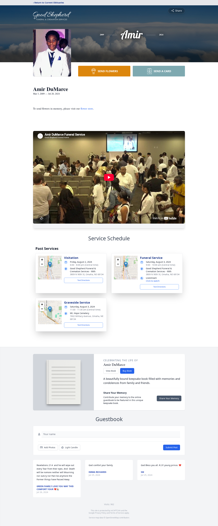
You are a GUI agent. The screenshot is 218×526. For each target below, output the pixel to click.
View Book (111, 370)
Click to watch (153, 280)
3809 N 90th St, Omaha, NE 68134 (87, 274)
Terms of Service (117, 513)
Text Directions (83, 280)
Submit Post (172, 447)
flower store (87, 108)
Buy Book (127, 370)
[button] (50, 265)
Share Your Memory (169, 398)
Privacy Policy (100, 513)
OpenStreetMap (112, 517)
